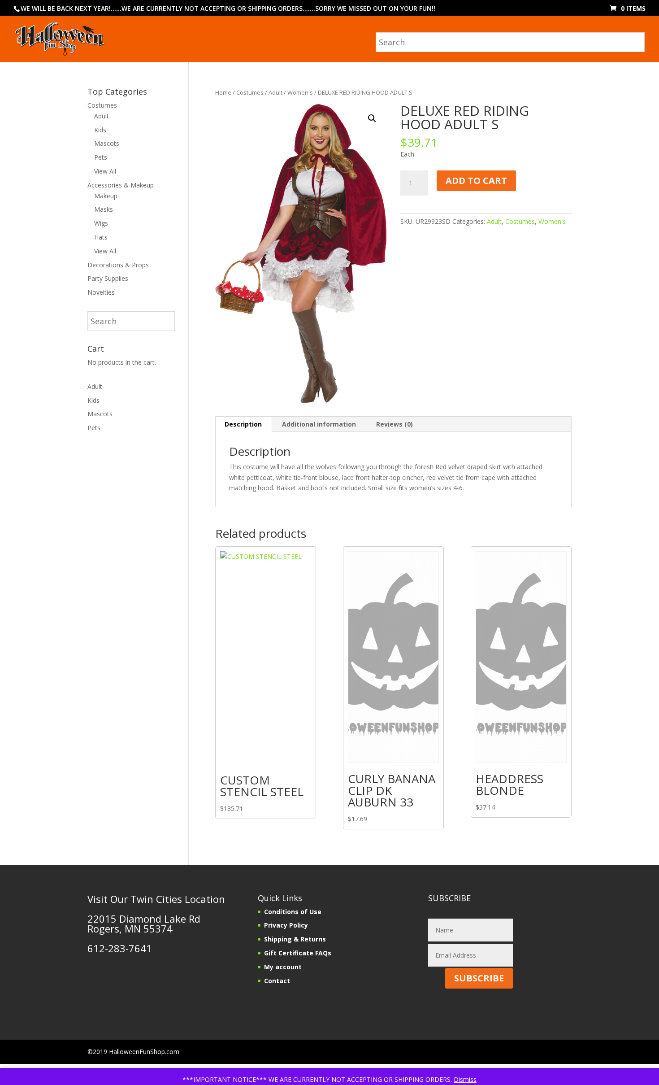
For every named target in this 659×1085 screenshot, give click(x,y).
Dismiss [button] (465, 1079)
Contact (277, 980)
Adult (275, 92)
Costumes (250, 92)
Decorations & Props (118, 265)
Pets (100, 157)
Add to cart (476, 180)
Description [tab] (243, 424)
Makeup (105, 196)
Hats (101, 237)
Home (223, 92)
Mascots (106, 143)
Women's (300, 92)
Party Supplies (107, 278)
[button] (372, 118)
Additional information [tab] (319, 424)
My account (283, 967)
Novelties (101, 292)
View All (105, 171)
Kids (100, 130)
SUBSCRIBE (479, 978)
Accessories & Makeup (120, 185)
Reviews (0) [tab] (394, 424)
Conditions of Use (292, 911)
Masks (103, 209)
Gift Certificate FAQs (297, 953)
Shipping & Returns (295, 939)
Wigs (101, 223)
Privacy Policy (286, 925)
